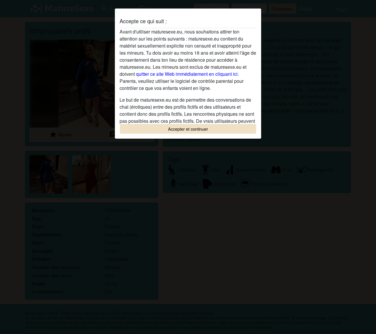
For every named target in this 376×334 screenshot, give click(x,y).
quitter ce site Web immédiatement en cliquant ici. (187, 74)
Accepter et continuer (188, 129)
